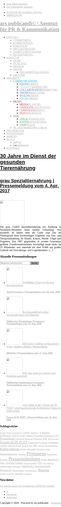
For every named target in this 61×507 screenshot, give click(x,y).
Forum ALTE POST (14, 442)
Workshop (28, 474)
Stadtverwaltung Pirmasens (10, 467)
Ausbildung (34, 433)
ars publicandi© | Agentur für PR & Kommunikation (29, 26)
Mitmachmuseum (9, 454)
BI (40, 433)
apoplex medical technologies (11, 433)
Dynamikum (7, 438)
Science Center (14, 463)
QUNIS (44, 460)
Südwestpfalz (18, 470)
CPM (56, 436)
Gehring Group (14, 446)
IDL (35, 445)
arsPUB (26, 432)
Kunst (23, 449)
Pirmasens (36, 453)
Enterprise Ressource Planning (28, 439)
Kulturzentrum (10, 449)
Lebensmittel (31, 449)
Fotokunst (43, 442)
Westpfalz (19, 474)
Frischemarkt (53, 443)
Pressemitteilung (24, 458)
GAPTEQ (3, 446)
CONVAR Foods (18, 436)
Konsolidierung (51, 446)
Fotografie (33, 442)
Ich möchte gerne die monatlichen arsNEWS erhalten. (27, 486)
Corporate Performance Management (40, 436)
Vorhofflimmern (31, 471)
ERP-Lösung (53, 439)
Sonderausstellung (30, 463)
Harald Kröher (27, 446)
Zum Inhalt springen (17, 4)
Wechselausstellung (7, 474)
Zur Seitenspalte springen (20, 7)
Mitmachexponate (43, 449)
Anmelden (55, 502)
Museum (22, 454)
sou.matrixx (48, 463)
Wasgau (43, 470)
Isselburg (41, 446)
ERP (45, 439)
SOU (40, 463)
